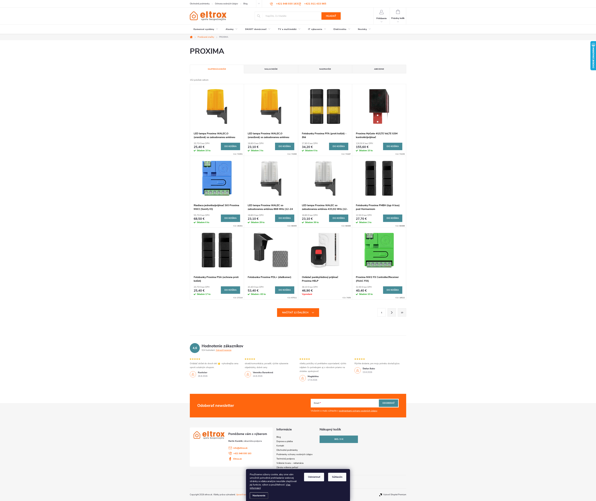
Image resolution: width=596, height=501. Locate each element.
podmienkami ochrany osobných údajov (358, 410)
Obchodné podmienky (200, 3)
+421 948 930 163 (242, 453)
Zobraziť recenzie (223, 350)
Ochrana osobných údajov (226, 3)
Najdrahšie (325, 69)
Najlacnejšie (271, 69)
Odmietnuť (314, 477)
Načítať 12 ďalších (295, 312)
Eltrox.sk (237, 458)
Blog (245, 3)
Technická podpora (285, 458)
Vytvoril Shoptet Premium (394, 494)
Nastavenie (259, 495)
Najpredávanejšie (217, 69)
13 (402, 312)
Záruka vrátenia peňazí (287, 467)
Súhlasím (337, 477)
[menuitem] (206, 29)
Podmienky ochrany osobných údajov (294, 454)
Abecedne (379, 69)
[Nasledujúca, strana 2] (392, 312)
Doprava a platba (284, 441)
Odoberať (388, 403)
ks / (338, 439)
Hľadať (331, 16)
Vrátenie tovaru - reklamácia (289, 463)
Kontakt (280, 445)
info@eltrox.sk (240, 448)
